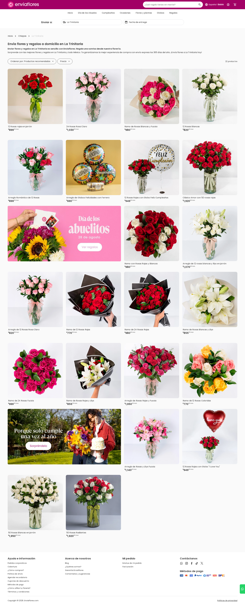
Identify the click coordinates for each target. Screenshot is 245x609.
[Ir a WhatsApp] (242, 589)
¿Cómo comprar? (16, 570)
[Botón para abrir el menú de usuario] (228, 4)
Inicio (70, 12)
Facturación (127, 566)
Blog (67, 563)
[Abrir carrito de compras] (235, 4)
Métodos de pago (16, 584)
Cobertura (12, 566)
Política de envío (15, 574)
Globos (160, 12)
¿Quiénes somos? (73, 566)
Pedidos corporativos (17, 563)
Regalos (173, 12)
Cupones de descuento (18, 581)
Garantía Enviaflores (74, 570)
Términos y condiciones (18, 591)
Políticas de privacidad (227, 600)
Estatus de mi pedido (132, 563)
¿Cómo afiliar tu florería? (19, 588)
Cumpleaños (108, 12)
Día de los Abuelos (87, 12)
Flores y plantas (144, 12)
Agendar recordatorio (17, 577)
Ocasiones (125, 12)
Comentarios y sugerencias (77, 574)
